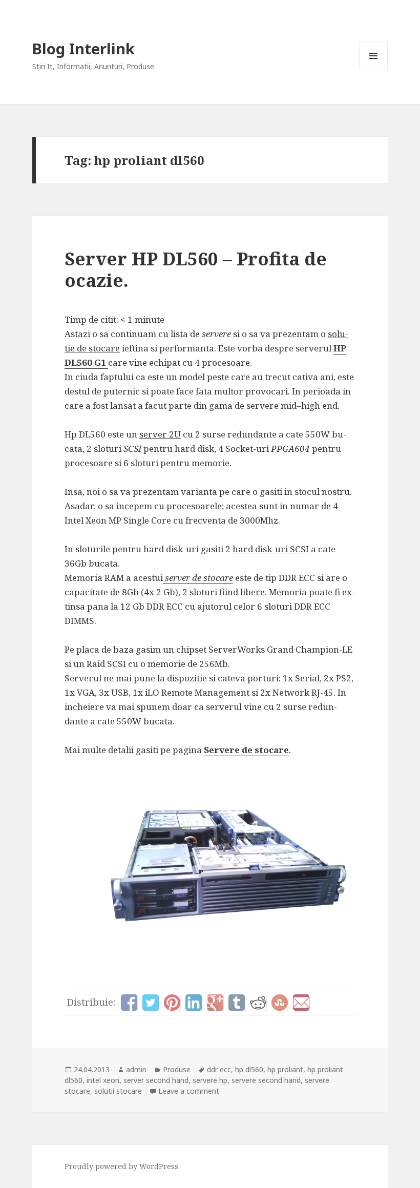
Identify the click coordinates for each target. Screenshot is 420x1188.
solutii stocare (118, 1091)
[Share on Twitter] (150, 1002)
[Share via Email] (301, 1002)
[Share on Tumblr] (236, 1002)
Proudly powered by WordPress (121, 1166)
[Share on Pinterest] (172, 1002)
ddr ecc (219, 1069)
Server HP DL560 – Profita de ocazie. (196, 269)
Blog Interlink (83, 48)
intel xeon (103, 1080)
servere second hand (266, 1080)
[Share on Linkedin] (193, 1002)
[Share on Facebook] (129, 1002)
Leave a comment (188, 1091)
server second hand (155, 1080)
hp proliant (285, 1069)
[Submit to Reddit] (258, 1002)
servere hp (210, 1080)
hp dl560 (249, 1069)
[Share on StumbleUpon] (279, 1002)
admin (136, 1069)
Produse (177, 1069)
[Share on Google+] (215, 1002)
